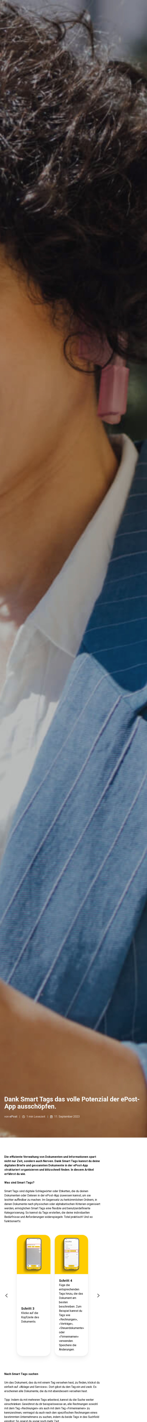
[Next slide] (98, 1295)
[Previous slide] (6, 1295)
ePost (13, 1116)
